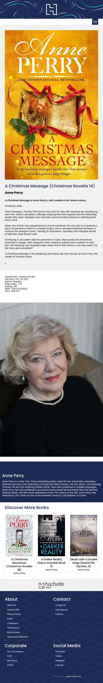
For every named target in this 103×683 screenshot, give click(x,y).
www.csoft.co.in (73, 676)
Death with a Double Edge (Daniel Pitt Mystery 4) (83, 563)
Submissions (61, 610)
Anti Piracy (12, 660)
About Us (11, 605)
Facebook (60, 651)
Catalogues (12, 623)
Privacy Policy (14, 614)
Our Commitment (15, 651)
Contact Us (60, 605)
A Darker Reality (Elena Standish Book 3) (51, 563)
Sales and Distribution (17, 637)
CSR (9, 656)
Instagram (60, 660)
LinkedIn (59, 665)
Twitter (58, 656)
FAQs (9, 619)
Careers (59, 614)
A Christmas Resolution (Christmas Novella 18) (19, 565)
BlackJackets (13, 632)
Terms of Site (13, 610)
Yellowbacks (13, 628)
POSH (10, 665)
